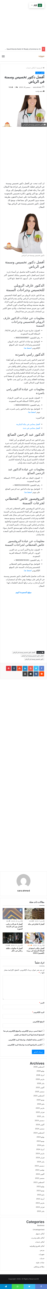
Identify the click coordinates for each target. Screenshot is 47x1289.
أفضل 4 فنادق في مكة (36, 924)
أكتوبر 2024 (40, 1125)
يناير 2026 (40, 1083)
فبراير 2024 (40, 1158)
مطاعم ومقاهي (39, 1267)
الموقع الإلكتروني (38, 1022)
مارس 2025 (40, 1108)
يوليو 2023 (40, 1186)
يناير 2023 (40, 1211)
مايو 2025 (40, 1104)
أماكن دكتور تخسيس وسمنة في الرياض (32, 656)
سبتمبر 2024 (39, 1129)
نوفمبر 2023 (39, 1170)
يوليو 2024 (40, 1137)
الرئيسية (40, 68)
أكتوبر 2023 (40, 1174)
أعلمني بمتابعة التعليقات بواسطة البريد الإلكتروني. (25, 1040)
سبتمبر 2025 (39, 1092)
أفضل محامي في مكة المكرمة (28, 424)
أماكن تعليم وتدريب (37, 1238)
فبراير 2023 (40, 1207)
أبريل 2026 (40, 1075)
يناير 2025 (40, 1116)
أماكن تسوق (40, 1234)
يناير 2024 (40, 1162)
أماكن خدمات (30, 68)
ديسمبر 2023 (39, 1166)
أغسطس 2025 (38, 1096)
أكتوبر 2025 (40, 1087)
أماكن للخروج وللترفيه (37, 1246)
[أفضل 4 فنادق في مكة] (34, 913)
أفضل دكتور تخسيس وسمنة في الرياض (24, 652)
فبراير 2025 (40, 1112)
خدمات (42, 1258)
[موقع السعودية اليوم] (41, 56)
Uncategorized (38, 1230)
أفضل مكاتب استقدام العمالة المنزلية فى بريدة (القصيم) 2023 (35, 950)
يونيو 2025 (40, 1100)
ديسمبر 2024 (39, 1120)
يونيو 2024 (40, 1141)
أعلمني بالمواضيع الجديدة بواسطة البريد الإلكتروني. (24, 1045)
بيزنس (42, 1250)
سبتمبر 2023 (39, 1178)
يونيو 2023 (40, 1191)
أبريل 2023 (40, 1199)
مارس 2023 (40, 1203)
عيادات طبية (40, 1263)
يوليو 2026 (40, 1071)
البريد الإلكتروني (38, 1012)
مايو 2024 (40, 1145)
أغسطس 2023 (38, 1182)
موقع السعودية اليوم (23, 592)
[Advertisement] (19, 622)
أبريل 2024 (40, 1149)
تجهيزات (41, 1254)
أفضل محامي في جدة (31, 428)
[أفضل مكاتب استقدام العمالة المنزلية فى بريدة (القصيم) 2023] (34, 938)
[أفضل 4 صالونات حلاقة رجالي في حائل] (13, 938)
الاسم (41, 1003)
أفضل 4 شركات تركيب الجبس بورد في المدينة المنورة (14, 926)
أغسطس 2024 (38, 1133)
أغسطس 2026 (38, 1067)
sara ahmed (37, 87)
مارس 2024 (40, 1153)
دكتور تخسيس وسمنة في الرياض (34, 659)
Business (40, 1225)
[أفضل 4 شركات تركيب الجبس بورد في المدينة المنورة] (13, 913)
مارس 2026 (40, 1079)
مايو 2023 (40, 1195)
